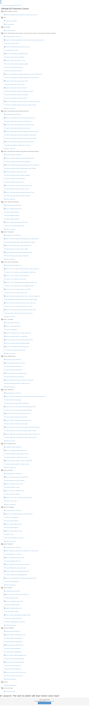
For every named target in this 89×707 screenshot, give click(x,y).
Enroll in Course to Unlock (44, 703)
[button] (1, 1)
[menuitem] (1, 3)
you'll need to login (50, 701)
